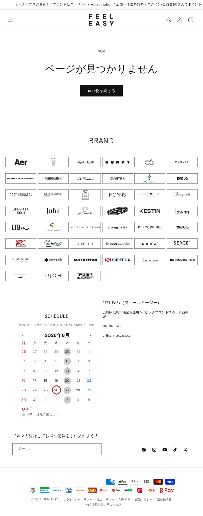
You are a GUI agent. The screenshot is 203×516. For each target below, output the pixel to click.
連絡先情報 (164, 499)
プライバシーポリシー (77, 499)
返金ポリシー (105, 499)
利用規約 (125, 499)
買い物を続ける (101, 90)
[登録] (95, 449)
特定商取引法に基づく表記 (103, 504)
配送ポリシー (143, 499)
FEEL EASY (50, 499)
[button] (10, 19)
